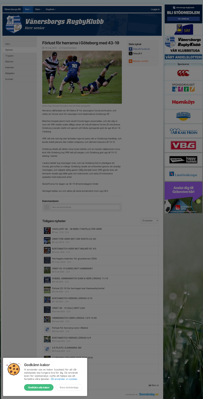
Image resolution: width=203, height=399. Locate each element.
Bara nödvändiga (69, 387)
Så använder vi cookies (64, 379)
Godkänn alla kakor (38, 387)
